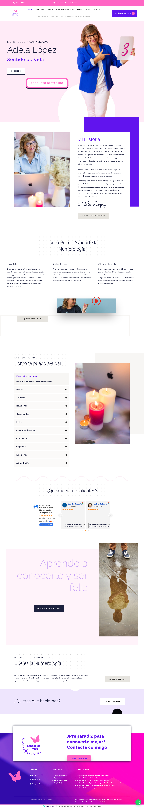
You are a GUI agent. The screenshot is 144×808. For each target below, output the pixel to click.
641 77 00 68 (20, 3)
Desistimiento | (118, 799)
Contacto (96, 9)
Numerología (39, 9)
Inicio (30, 9)
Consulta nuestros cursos (49, 608)
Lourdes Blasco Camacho (75, 504)
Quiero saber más (32, 319)
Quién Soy (49, 9)
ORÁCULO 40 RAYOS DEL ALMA (64, 9)
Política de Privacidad (81, 799)
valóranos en (45, 524)
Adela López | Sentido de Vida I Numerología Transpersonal (46, 509)
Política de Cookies (107, 799)
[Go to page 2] (85, 530)
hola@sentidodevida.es (70, 3)
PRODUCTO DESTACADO (47, 83)
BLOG (52, 17)
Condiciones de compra (94, 799)
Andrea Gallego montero (101, 504)
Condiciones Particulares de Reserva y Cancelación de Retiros (92, 802)
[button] (138, 802)
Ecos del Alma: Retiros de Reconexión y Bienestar (73, 17)
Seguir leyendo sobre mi (93, 215)
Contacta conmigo (112, 701)
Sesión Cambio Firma (123, 13)
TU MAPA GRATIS (43, 17)
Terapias (79, 9)
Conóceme (16, 71)
